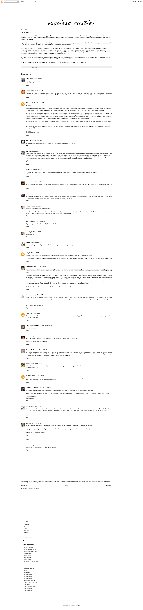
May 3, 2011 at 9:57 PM (40, 266)
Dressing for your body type (31, 561)
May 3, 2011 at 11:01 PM (33, 313)
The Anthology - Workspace (31, 582)
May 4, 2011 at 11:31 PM (34, 406)
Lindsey (28, 90)
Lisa (27, 232)
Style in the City (30, 82)
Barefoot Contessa (29, 568)
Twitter (26, 528)
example (26, 37)
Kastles (28, 169)
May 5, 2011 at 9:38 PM (38, 445)
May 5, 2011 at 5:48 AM (35, 423)
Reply (27, 85)
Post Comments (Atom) (34, 488)
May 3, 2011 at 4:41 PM (36, 182)
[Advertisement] (97, 597)
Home (66, 485)
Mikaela (28, 242)
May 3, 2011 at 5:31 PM (36, 206)
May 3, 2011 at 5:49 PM (39, 221)
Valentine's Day (28, 553)
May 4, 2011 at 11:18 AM (41, 349)
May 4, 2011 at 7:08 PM (36, 363)
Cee (27, 151)
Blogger (78, 605)
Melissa (28, 206)
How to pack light (28, 547)
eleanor (28, 194)
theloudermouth (31, 398)
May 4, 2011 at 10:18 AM (36, 336)
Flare (25, 570)
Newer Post (24, 485)
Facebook (26, 532)
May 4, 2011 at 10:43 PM (45, 387)
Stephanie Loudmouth (32, 387)
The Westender (28, 590)
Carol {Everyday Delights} (33, 325)
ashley (27, 182)
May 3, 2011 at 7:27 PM (33, 253)
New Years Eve (28, 555)
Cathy (27, 140)
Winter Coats (27, 559)
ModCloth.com (28, 574)
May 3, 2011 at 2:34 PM (36, 169)
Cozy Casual (27, 557)
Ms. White (28, 375)
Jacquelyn (29, 294)
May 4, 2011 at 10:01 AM (47, 325)
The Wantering (28, 588)
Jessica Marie (29, 266)
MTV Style (27, 572)
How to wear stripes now (30, 551)
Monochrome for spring (30, 549)
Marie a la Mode (30, 349)
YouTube (26, 524)
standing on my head (100, 43)
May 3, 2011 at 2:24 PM (34, 151)
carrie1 (28, 336)
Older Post (108, 485)
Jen (27, 406)
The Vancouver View (29, 586)
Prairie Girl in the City (29, 580)
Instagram (26, 530)
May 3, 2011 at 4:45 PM (36, 194)
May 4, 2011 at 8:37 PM (38, 375)
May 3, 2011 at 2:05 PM (38, 102)
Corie (27, 423)
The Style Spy (27, 584)
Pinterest (26, 526)
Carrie (27, 78)
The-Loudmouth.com (31, 396)
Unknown (28, 102)
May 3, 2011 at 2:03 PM (36, 78)
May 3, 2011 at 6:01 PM (36, 242)
